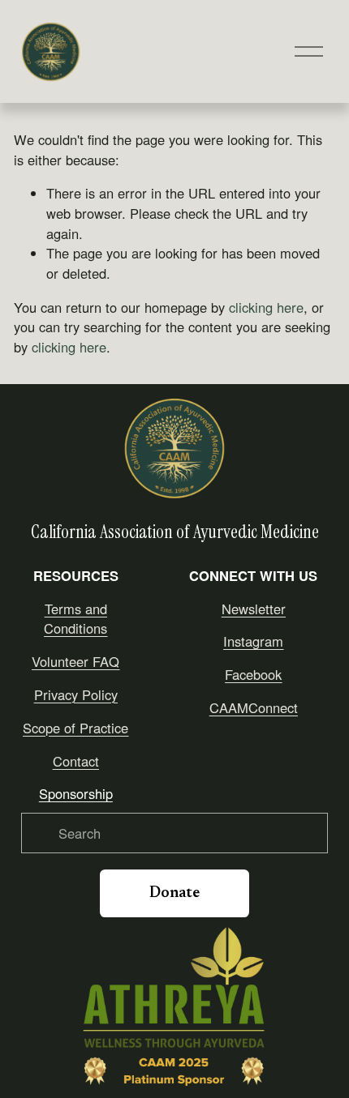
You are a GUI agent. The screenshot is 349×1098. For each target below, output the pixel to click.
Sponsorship (76, 793)
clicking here (266, 307)
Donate (174, 893)
